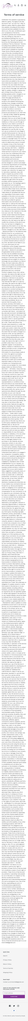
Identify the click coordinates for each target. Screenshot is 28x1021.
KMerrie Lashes (11, 1015)
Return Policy (7, 964)
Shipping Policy (7, 972)
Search (5, 955)
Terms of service (8, 968)
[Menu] (25, 5)
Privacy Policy (7, 960)
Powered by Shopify (20, 1015)
